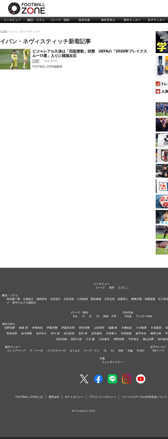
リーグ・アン (92, 350)
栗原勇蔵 (96, 299)
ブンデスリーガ (56, 350)
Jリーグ (100, 287)
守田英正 (133, 339)
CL (105, 350)
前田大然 (76, 339)
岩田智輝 (84, 327)
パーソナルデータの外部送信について (144, 396)
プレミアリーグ (16, 350)
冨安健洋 (96, 333)
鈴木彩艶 (26, 333)
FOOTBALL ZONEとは (29, 396)
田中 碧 (55, 333)
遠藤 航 (112, 327)
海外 (111, 287)
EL (112, 350)
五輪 (130, 350)
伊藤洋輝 (52, 327)
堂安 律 (82, 333)
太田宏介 (55, 299)
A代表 (128, 316)
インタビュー (12, 20)
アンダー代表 (144, 316)
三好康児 (104, 339)
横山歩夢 (148, 339)
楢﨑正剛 (136, 299)
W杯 (120, 350)
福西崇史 (41, 299)
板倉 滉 (23, 327)
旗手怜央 (141, 333)
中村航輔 (126, 333)
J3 (97, 316)
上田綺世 (99, 327)
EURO (140, 350)
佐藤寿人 (123, 299)
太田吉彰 (69, 299)
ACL (75, 316)
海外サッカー (132, 20)
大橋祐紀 (126, 327)
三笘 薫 (90, 339)
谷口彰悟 (69, 333)
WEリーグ (158, 350)
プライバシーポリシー (102, 396)
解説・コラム (36, 20)
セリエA (74, 350)
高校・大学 (109, 316)
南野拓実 (119, 339)
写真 (102, 358)
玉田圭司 (109, 299)
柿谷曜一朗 (13, 299)
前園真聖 (150, 299)
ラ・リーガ (36, 350)
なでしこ (123, 287)
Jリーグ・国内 (60, 20)
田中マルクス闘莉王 (24, 302)
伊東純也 (37, 327)
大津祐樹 (82, 299)
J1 (83, 316)
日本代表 (84, 20)
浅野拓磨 (9, 327)
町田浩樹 (61, 339)
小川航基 (141, 327)
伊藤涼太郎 (68, 327)
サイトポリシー (74, 396)
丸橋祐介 (28, 299)
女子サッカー (158, 346)
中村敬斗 (111, 333)
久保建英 (156, 327)
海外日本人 (108, 20)
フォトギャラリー (112, 362)
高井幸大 (41, 333)
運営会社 (54, 396)
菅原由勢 (12, 333)
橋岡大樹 (155, 333)
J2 (90, 316)
